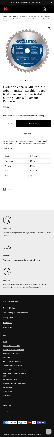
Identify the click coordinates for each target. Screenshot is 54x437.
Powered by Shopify (34, 434)
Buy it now (27, 133)
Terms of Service (9, 327)
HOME (5, 341)
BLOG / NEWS (7, 391)
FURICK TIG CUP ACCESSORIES (12, 361)
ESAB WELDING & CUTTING (11, 345)
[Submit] (46, 412)
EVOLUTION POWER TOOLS (11, 353)
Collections (12, 17)
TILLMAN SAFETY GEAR (10, 379)
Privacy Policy (8, 318)
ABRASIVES (6, 357)
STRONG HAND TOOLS (10, 369)
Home (5, 17)
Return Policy (7, 322)
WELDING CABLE (8, 387)
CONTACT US (7, 395)
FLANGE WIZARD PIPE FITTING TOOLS (14, 383)
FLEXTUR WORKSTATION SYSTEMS (13, 349)
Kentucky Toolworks (21, 434)
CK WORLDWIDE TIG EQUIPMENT (13, 365)
